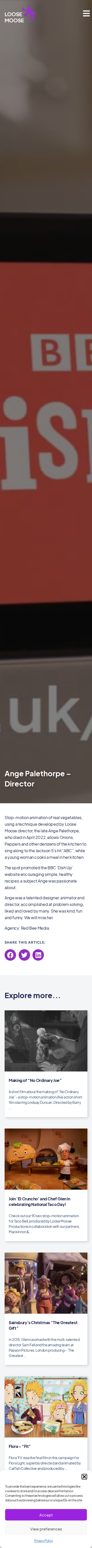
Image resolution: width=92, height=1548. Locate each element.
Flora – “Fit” (20, 1446)
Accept (46, 1514)
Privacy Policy (43, 1541)
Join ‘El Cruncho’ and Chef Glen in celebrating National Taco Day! (39, 1201)
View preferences (46, 1528)
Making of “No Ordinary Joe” (35, 1080)
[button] (84, 1476)
